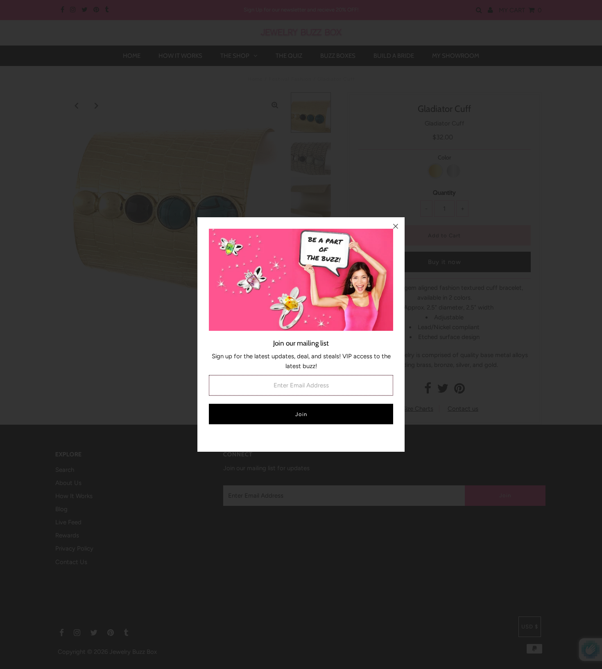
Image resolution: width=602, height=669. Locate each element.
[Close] (396, 226)
